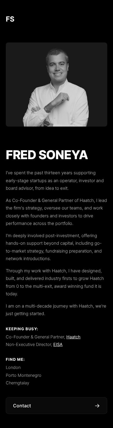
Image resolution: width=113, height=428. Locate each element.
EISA (58, 344)
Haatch (73, 337)
